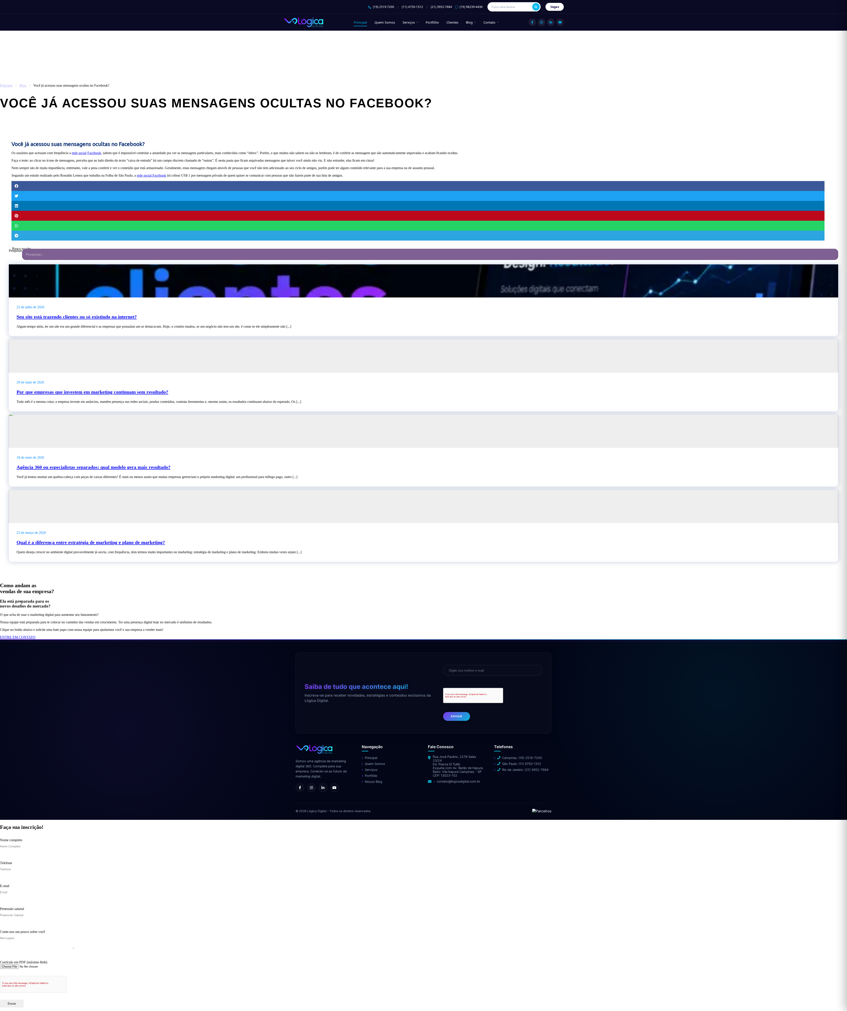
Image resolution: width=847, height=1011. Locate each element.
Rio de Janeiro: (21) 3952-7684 (525, 770)
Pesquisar (15, 250)
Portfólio (432, 22)
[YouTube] (560, 22)
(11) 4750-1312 (412, 7)
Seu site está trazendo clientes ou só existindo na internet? (77, 317)
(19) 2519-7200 (383, 7)
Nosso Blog (373, 781)
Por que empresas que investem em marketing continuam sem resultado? (92, 392)
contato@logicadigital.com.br (458, 781)
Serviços (409, 22)
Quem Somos (385, 22)
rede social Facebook (151, 175)
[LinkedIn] (551, 22)
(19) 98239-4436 (471, 7)
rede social (79, 153)
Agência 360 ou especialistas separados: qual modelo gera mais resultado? (94, 467)
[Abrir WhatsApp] (11, 1000)
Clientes (452, 22)
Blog (469, 22)
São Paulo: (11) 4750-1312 (521, 764)
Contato (489, 22)
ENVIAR (456, 716)
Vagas (554, 7)
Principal (360, 22)
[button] (418, 186)
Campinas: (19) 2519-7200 (522, 758)
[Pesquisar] (536, 7)
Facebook (94, 153)
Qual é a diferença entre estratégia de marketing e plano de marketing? (91, 542)
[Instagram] (541, 22)
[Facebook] (532, 22)
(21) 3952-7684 (441, 7)
